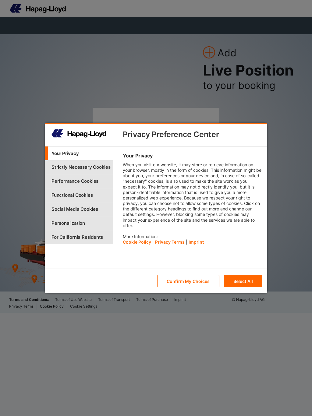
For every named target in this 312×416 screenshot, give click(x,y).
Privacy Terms (170, 242)
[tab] (79, 153)
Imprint (196, 242)
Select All (243, 281)
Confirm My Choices (188, 281)
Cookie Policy (137, 242)
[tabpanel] (192, 200)
